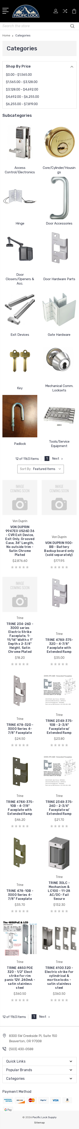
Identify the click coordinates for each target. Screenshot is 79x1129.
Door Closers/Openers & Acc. (20, 279)
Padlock (20, 444)
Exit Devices (20, 335)
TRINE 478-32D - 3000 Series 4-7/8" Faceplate (20, 729)
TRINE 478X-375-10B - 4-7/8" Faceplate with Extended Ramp (20, 808)
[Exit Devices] (19, 309)
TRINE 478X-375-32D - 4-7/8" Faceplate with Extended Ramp (59, 646)
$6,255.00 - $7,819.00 (22, 104)
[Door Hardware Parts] (59, 249)
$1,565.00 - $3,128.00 (22, 82)
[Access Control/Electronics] (19, 142)
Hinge (20, 223)
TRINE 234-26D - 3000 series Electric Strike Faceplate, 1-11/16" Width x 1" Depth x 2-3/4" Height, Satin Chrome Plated (19, 638)
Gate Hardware (59, 335)
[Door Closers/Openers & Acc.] (19, 249)
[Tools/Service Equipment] (59, 416)
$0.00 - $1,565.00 (19, 75)
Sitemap (39, 1122)
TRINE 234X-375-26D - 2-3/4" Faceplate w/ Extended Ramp (59, 808)
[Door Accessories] (59, 198)
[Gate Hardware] (59, 309)
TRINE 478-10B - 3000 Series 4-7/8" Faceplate (19, 895)
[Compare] (65, 12)
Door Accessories (59, 223)
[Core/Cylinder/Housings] (59, 142)
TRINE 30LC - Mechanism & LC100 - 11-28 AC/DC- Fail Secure (59, 891)
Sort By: (25, 469)
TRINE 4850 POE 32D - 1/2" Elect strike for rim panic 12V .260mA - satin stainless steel (20, 978)
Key (20, 388)
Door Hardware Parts (59, 279)
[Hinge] (19, 198)
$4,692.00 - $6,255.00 (22, 97)
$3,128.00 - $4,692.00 (22, 89)
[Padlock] (19, 416)
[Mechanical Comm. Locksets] (59, 360)
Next (55, 459)
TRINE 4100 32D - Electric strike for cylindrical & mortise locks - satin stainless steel (59, 978)
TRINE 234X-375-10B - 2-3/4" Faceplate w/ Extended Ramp (59, 727)
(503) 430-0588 (21, 1049)
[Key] (19, 360)
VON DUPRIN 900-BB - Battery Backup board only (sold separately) (59, 549)
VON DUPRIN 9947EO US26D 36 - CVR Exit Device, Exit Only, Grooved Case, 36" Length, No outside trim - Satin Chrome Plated (19, 541)
